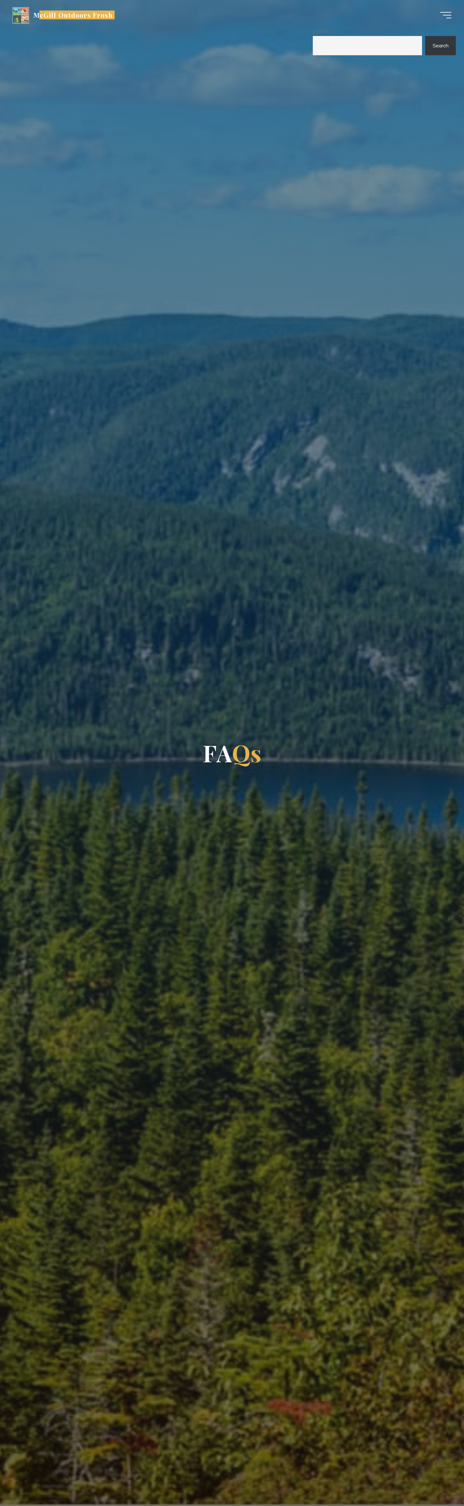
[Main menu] (445, 15)
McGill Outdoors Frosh (73, 14)
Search (321, 31)
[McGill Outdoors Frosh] (21, 15)
